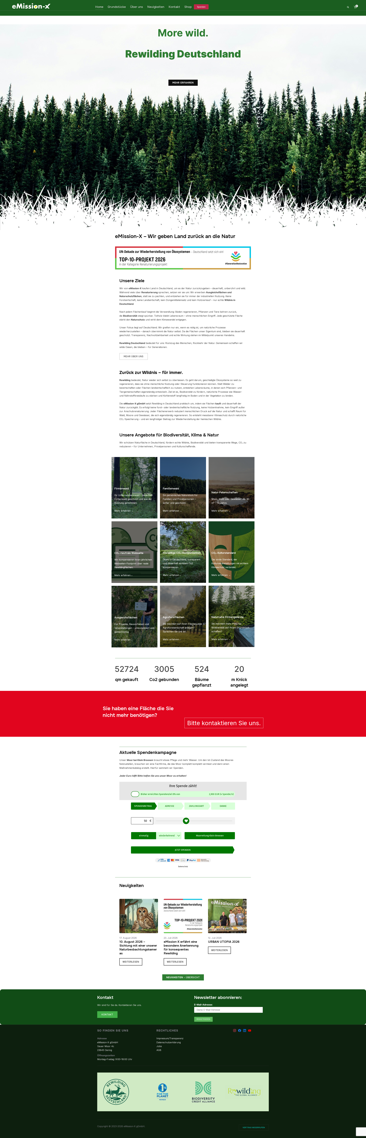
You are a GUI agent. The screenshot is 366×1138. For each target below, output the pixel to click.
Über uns (136, 7)
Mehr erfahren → (124, 510)
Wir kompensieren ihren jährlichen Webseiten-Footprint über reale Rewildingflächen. (133, 563)
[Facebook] (239, 1030)
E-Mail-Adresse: (203, 1004)
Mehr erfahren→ (123, 575)
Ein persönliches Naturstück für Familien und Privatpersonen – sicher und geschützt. (180, 499)
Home (99, 7)
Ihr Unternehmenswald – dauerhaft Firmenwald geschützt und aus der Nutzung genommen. (133, 499)
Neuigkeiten (155, 7)
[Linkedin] (244, 1030)
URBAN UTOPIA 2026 (223, 942)
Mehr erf (119, 639)
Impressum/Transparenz (169, 1038)
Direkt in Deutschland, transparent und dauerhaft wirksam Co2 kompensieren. (181, 563)
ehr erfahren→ (173, 575)
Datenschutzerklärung (168, 1042)
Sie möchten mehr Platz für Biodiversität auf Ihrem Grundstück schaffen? (230, 627)
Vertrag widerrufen (254, 1127)
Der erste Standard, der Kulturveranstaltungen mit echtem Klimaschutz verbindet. (229, 563)
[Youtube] (249, 1030)
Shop (188, 7)
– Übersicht (183, 977)
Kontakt (174, 7)
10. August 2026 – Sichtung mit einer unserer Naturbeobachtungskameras (138, 947)
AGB (158, 1050)
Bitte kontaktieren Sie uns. (224, 723)
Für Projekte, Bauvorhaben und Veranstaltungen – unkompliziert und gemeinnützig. (134, 628)
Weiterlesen (132, 962)
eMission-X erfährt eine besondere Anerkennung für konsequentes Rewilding (181, 947)
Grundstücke (117, 7)
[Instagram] (234, 1030)
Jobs (159, 1046)
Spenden (201, 7)
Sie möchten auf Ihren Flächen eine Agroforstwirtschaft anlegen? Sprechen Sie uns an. (182, 627)
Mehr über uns (134, 356)
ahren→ (128, 639)
